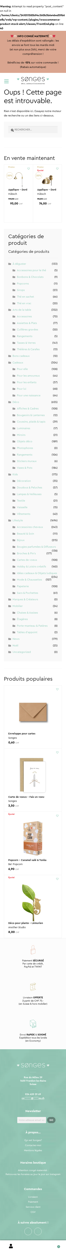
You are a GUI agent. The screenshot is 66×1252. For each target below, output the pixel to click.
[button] (28, 168)
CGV (33, 1212)
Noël (15, 645)
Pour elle (22, 369)
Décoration (24, 481)
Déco (16, 402)
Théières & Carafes (28, 349)
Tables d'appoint (27, 632)
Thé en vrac (24, 303)
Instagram (38, 1231)
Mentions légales (33, 1150)
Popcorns (23, 283)
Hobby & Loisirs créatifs (31, 566)
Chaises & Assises (27, 612)
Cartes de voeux (27, 560)
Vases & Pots (24, 467)
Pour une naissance (28, 395)
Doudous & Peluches (29, 487)
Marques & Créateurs (25, 599)
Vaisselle (22, 507)
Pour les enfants (26, 382)
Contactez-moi (33, 1145)
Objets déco (24, 441)
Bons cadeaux (21, 356)
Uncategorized (22, 652)
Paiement (33, 1202)
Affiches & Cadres (28, 408)
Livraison (33, 1197)
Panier (55, 1245)
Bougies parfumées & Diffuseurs (36, 546)
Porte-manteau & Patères (32, 625)
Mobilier (18, 606)
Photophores (25, 448)
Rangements (24, 336)
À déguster (19, 264)
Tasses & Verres (26, 343)
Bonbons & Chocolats (30, 277)
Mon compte (11, 1246)
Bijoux (21, 540)
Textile (21, 500)
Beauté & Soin (25, 533)
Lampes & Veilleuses (29, 494)
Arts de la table (22, 309)
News (16, 639)
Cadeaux (18, 362)
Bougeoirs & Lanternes (31, 415)
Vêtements (23, 514)
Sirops (21, 290)
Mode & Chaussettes (29, 579)
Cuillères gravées (27, 329)
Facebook (28, 1231)
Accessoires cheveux (30, 527)
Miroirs (21, 435)
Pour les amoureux (28, 375)
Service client (33, 1207)
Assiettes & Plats (27, 323)
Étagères (22, 619)
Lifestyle (18, 520)
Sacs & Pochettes (27, 593)
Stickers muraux (27, 461)
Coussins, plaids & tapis (31, 421)
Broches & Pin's (26, 553)
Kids (15, 474)
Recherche (33, 1246)
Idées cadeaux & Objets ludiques (37, 573)
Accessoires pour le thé (31, 270)
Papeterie (23, 586)
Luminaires (23, 428)
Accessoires (24, 316)
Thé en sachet (25, 296)
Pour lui (21, 388)
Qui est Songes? (33, 1140)
